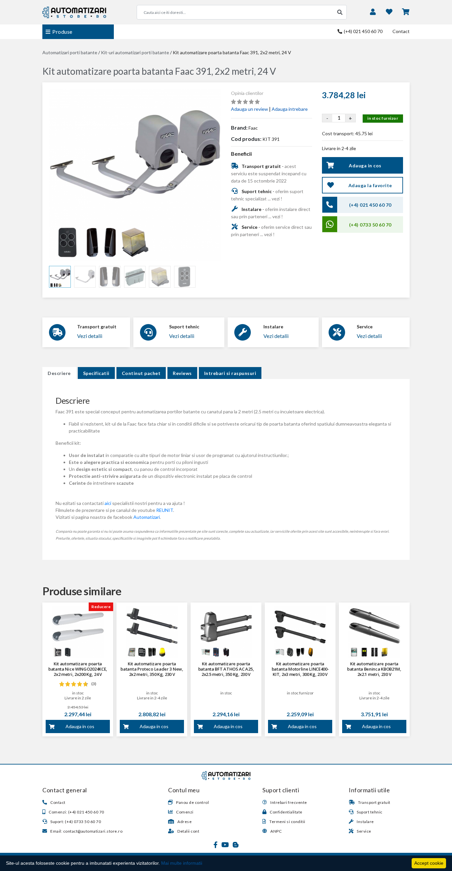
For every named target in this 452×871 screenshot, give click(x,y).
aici (108, 503)
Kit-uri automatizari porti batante (135, 52)
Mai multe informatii (181, 863)
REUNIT (164, 510)
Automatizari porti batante (69, 52)
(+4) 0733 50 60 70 (370, 225)
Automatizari (146, 517)
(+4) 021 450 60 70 (363, 31)
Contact (401, 31)
